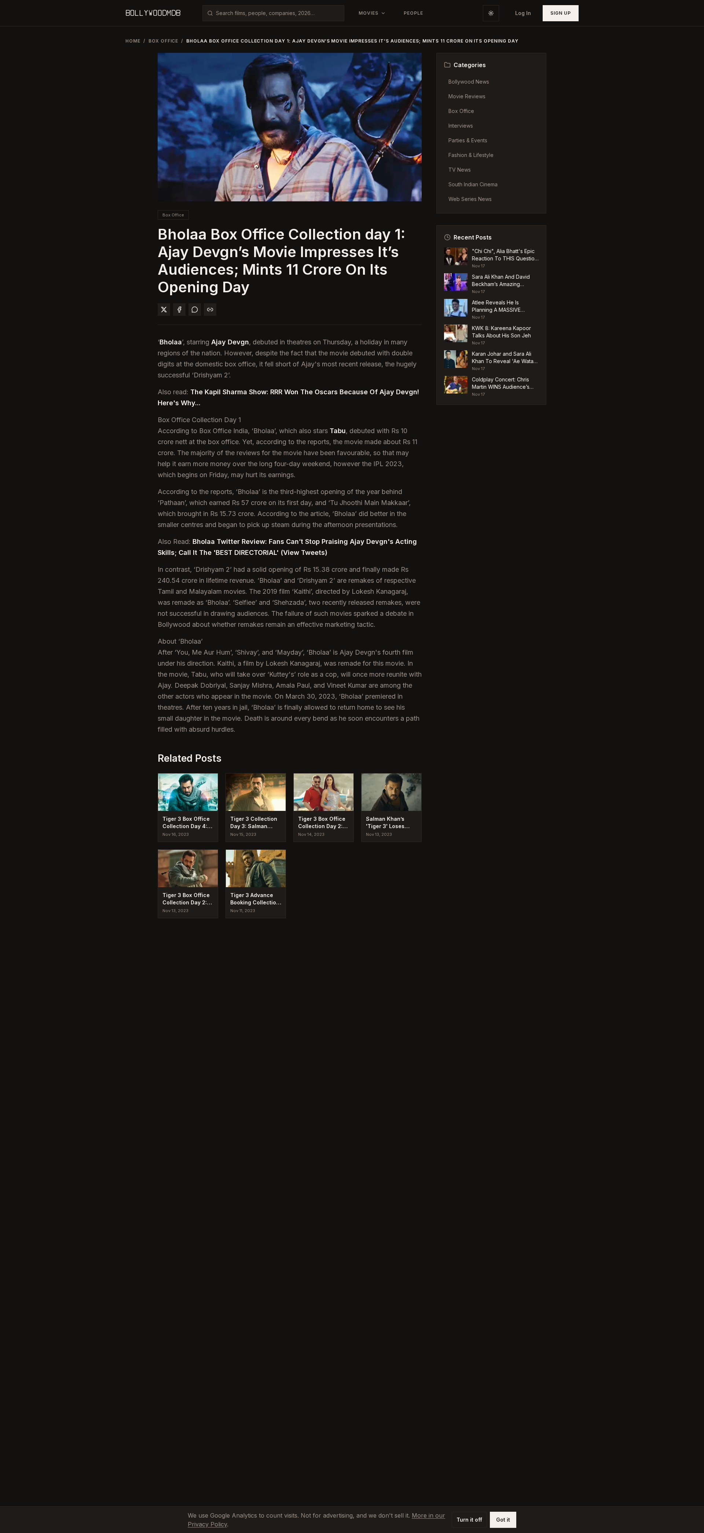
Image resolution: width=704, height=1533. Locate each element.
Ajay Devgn (230, 342)
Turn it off (469, 1519)
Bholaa (171, 342)
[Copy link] (210, 309)
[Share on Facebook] (179, 309)
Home (132, 41)
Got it (503, 1519)
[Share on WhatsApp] (194, 309)
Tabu (338, 431)
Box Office (163, 41)
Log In (523, 13)
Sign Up (560, 13)
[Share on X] (164, 309)
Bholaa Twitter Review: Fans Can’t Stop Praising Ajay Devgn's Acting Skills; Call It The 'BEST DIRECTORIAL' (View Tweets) (287, 547)
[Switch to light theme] (491, 13)
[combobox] (278, 13)
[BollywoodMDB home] (152, 13)
